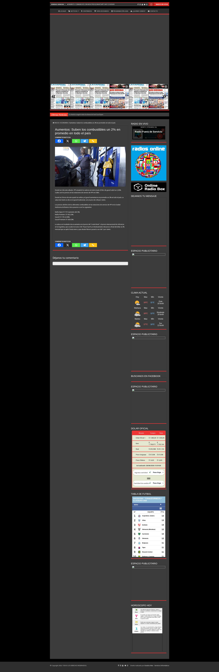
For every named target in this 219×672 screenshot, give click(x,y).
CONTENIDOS (87, 11)
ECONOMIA (64, 123)
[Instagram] (140, 4)
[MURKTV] (109, 7)
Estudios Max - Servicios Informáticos (157, 665)
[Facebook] (138, 4)
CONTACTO (154, 11)
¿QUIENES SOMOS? (139, 11)
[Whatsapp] (76, 141)
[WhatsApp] (147, 4)
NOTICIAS (74, 11)
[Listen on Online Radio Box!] (148, 187)
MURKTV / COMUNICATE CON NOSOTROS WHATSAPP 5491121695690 (92, 4)
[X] (68, 141)
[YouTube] (142, 4)
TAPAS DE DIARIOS (102, 11)
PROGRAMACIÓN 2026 (120, 11)
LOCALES (63, 11)
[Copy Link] (93, 141)
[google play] (144, 4)
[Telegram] (85, 141)
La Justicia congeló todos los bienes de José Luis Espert (86, 114)
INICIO (54, 10)
